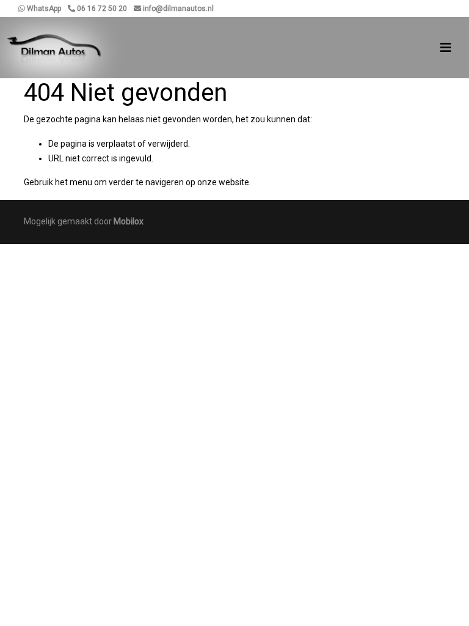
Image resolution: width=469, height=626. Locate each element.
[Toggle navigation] (445, 48)
